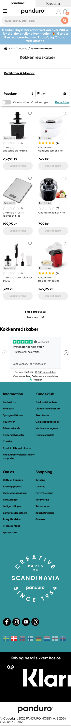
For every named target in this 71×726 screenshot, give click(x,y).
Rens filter (62, 102)
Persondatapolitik (13, 434)
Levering (40, 486)
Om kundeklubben (46, 402)
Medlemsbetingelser (47, 428)
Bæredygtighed (12, 486)
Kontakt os (9, 402)
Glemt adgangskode (48, 421)
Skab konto (42, 415)
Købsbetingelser (45, 512)
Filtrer (41, 93)
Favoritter (9, 421)
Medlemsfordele (45, 434)
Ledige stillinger (12, 506)
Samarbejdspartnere (15, 512)
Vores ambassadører (15, 492)
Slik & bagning (19, 48)
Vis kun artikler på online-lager (30, 102)
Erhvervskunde (11, 428)
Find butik (8, 408)
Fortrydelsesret (44, 492)
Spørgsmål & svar (13, 415)
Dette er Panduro (13, 479)
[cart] (65, 11)
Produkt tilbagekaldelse (17, 448)
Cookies (7, 441)
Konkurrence (10, 499)
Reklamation (43, 506)
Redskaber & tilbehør (19, 73)
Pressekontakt (11, 525)
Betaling (40, 479)
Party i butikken (12, 519)
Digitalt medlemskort (48, 408)
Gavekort (41, 519)
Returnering (42, 499)
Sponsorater (10, 532)
